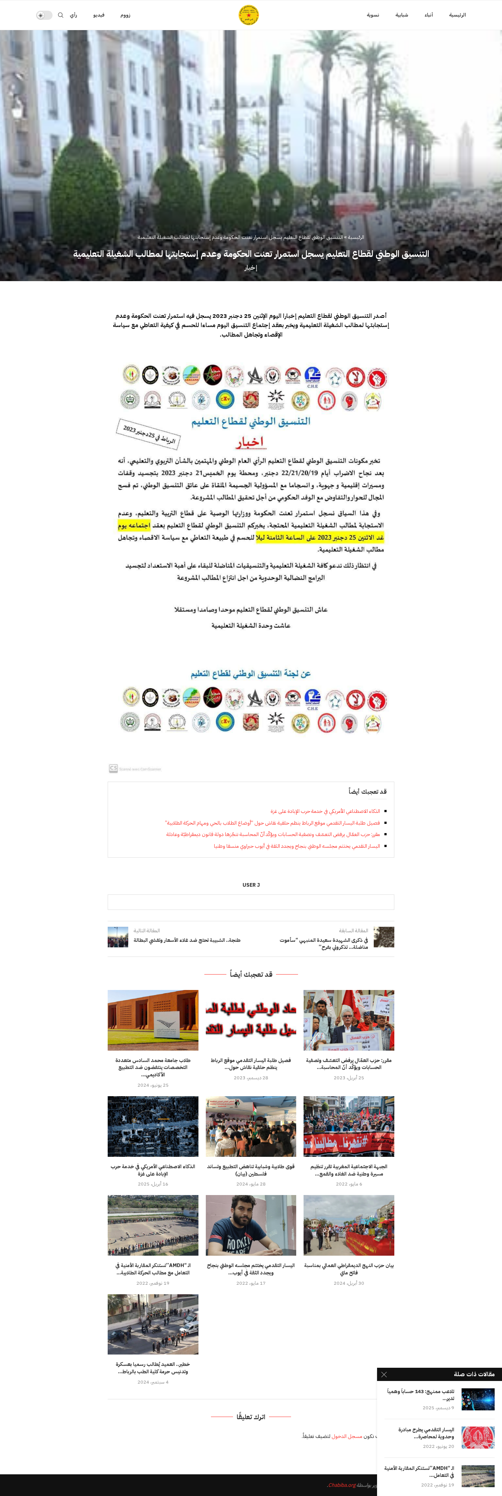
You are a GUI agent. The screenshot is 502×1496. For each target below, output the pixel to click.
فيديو (98, 15)
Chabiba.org (341, 1485)
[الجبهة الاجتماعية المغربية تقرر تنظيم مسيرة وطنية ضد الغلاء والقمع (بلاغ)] (349, 1126)
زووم (125, 15)
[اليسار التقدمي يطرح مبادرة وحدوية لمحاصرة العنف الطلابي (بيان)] (478, 1438)
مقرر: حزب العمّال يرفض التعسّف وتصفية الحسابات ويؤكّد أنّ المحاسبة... (349, 1064)
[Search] (60, 15)
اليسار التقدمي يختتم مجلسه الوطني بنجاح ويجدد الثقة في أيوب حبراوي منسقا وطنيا (297, 846)
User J (251, 885)
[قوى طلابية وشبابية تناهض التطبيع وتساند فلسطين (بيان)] (251, 1126)
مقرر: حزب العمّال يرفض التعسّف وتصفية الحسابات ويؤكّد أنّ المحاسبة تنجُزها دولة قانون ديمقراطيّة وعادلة (273, 834)
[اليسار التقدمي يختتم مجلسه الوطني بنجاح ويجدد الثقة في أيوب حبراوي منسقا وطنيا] (251, 1225)
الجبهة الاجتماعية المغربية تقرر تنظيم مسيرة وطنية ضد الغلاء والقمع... (349, 1170)
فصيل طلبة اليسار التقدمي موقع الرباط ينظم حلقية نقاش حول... (251, 1064)
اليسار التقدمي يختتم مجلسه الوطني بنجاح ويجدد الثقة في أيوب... (251, 1269)
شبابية (401, 15)
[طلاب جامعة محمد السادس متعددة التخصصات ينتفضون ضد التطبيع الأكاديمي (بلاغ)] (153, 1020)
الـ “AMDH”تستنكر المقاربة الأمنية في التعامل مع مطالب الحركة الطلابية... (153, 1269)
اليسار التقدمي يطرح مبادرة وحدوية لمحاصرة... (426, 1434)
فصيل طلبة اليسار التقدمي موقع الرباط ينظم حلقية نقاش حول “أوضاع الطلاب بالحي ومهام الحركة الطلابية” (272, 823)
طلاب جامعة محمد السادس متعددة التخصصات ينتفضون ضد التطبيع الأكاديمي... (153, 1067)
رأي (73, 15)
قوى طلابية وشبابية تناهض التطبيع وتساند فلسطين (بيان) (251, 1170)
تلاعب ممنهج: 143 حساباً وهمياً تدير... (420, 1395)
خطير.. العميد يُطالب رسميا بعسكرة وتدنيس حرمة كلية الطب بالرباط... (153, 1367)
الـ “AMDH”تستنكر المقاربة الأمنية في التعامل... (419, 1472)
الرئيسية (457, 15)
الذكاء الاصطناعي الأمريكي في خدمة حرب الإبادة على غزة (325, 811)
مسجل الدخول (346, 1436)
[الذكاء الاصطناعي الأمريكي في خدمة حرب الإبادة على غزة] (153, 1126)
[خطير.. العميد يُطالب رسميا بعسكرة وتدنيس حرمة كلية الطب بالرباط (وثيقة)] (153, 1324)
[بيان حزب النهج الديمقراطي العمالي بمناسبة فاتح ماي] (349, 1225)
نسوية (373, 15)
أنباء (428, 15)
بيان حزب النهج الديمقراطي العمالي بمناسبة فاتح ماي (349, 1269)
